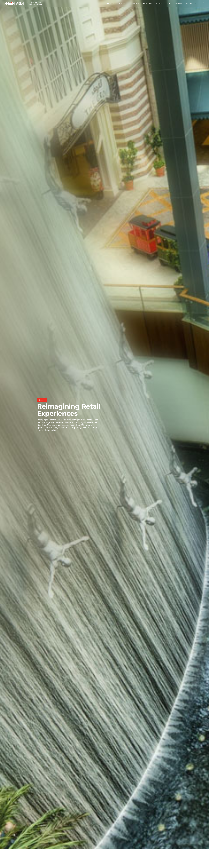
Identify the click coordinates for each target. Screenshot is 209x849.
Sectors (122, 3)
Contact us (191, 3)
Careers (178, 3)
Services (110, 3)
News (169, 3)
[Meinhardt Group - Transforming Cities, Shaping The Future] (23, 3)
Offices (159, 3)
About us (147, 3)
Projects (135, 3)
